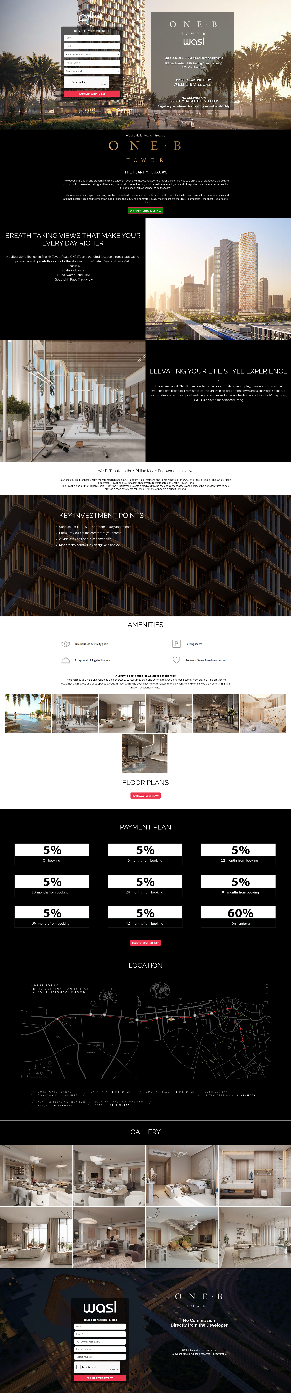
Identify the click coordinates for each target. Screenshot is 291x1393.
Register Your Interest (92, 93)
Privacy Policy (219, 1354)
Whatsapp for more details (145, 210)
